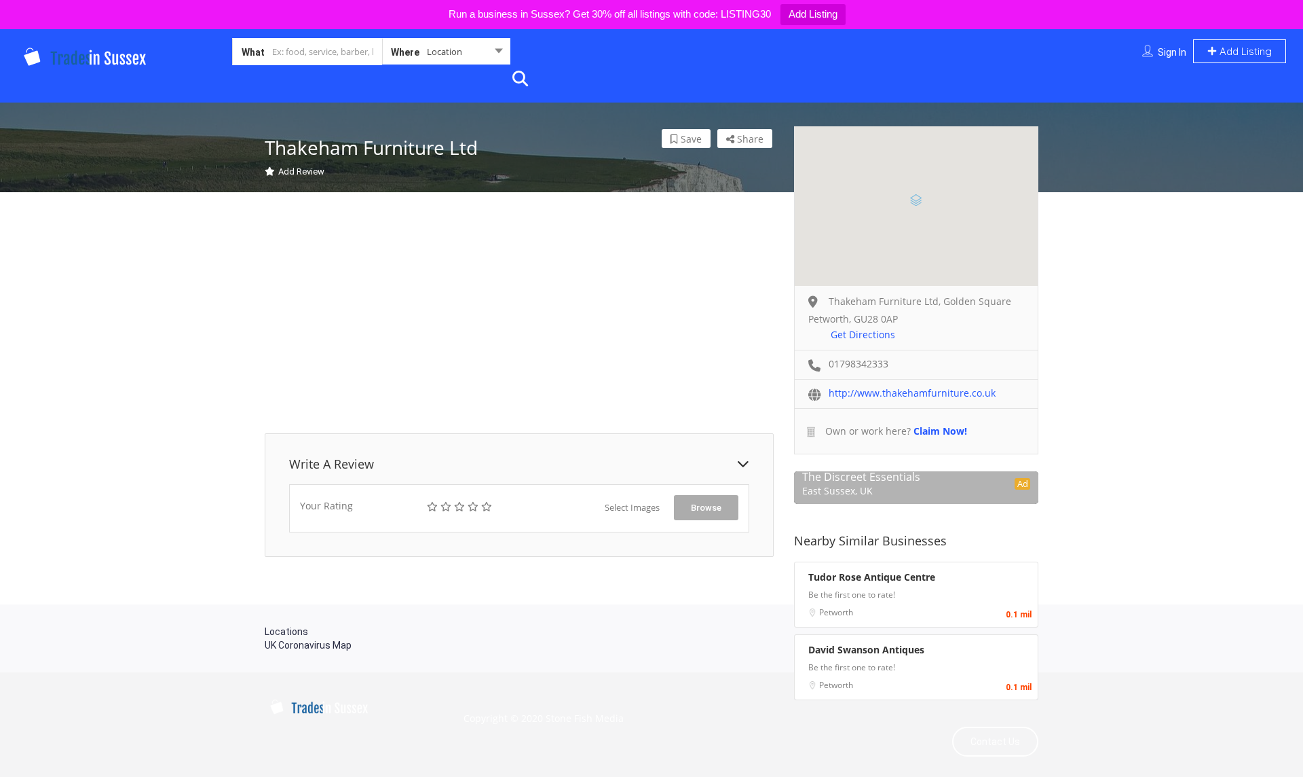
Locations (286, 631)
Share (748, 138)
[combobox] (446, 54)
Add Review (301, 171)
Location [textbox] (444, 52)
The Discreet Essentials (861, 476)
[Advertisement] (519, 314)
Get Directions (863, 334)
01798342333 (858, 363)
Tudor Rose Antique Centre (871, 577)
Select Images (632, 507)
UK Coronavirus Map (308, 645)
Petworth (836, 612)
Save (690, 138)
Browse (706, 508)
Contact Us (995, 741)
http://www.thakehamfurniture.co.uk (912, 392)
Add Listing (813, 14)
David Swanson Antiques (866, 649)
